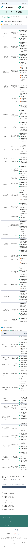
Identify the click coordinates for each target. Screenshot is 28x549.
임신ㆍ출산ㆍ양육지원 (5, 17)
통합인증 (25, 3)
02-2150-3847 (11, 506)
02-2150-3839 (11, 497)
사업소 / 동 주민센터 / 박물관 (7, 517)
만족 (11, 479)
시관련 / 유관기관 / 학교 (6, 521)
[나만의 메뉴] (19, 7)
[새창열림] (11, 530)
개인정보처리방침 (16, 533)
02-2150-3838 (11, 493)
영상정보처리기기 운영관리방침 (14, 534)
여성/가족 (12, 16)
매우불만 (6, 481)
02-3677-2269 (11, 511)
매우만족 (5, 479)
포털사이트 (3, 3)
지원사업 (17, 16)
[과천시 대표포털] (4, 7)
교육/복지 (6, 16)
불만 (20, 479)
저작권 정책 (9, 533)
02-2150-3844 (11, 502)
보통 (15, 479)
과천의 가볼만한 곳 (5, 525)
